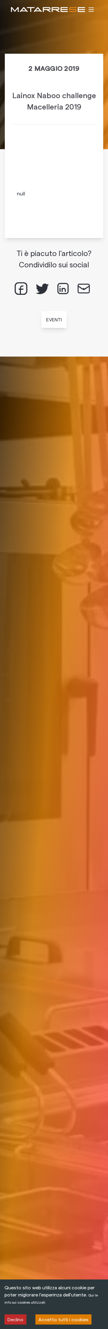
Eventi (54, 319)
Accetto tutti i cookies (63, 1319)
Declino (15, 1319)
